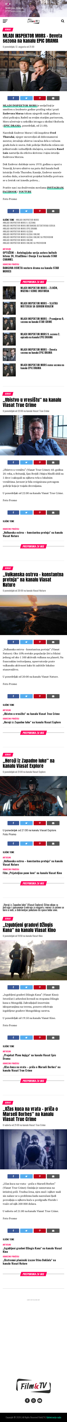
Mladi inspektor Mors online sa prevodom (25, 243)
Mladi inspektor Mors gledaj (18, 232)
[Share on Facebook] (13, 98)
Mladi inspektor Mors (28, 220)
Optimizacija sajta (54, 1417)
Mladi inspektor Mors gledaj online (22, 234)
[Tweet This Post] (26, 98)
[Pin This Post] (40, 98)
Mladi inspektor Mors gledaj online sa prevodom (28, 237)
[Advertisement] (33, 1336)
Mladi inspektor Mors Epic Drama (20, 229)
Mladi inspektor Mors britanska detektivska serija (29, 226)
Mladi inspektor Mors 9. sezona (19, 223)
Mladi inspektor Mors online (18, 240)
